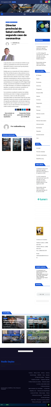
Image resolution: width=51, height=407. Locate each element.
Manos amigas (42, 392)
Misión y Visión (37, 372)
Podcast (38, 110)
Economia (38, 82)
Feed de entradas (40, 151)
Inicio (44, 375)
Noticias (7, 22)
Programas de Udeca (35, 379)
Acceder (38, 148)
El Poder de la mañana (39, 377)
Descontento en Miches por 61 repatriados (9, 114)
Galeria (38, 96)
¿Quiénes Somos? (45, 401)
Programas (39, 89)
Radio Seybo (25, 7)
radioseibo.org (16, 42)
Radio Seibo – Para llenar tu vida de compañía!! (40, 399)
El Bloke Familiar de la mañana (35, 381)
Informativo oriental (45, 381)
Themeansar (3, 389)
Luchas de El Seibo (34, 392)
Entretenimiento (40, 134)
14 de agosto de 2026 (34, 324)
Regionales (39, 103)
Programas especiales (45, 379)
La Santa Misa (46, 388)
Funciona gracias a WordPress (7, 387)
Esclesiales (39, 127)
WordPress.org (40, 158)
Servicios (38, 85)
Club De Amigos (33, 375)
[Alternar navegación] (24, 14)
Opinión (38, 117)
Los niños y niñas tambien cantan (43, 384)
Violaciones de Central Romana (43, 390)
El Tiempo (38, 75)
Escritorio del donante (45, 397)
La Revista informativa (45, 386)
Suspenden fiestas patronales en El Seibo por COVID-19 (23, 114)
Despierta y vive (33, 390)
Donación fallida (46, 395)
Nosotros (47, 375)
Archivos (38, 99)
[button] (46, 14)
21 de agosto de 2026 (9, 324)
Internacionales (40, 124)
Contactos (31, 372)
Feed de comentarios (41, 155)
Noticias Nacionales (41, 120)
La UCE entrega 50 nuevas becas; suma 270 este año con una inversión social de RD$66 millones (42, 56)
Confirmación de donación (37, 395)
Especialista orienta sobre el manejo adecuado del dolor (41, 64)
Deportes (38, 131)
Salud (37, 78)
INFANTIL (39, 375)
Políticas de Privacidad (36, 401)
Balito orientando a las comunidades (36, 388)
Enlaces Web (39, 92)
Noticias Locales (13, 22)
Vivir (37, 138)
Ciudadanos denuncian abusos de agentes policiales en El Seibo (42, 48)
